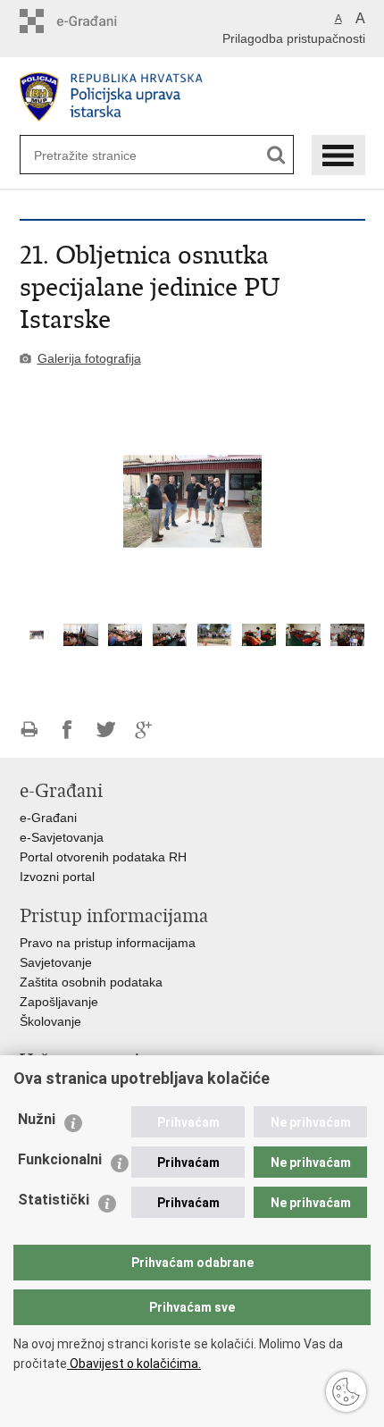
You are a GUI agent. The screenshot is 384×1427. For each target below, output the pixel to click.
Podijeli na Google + (144, 729)
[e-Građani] (96, 21)
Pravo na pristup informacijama (108, 943)
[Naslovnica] (192, 97)
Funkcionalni (60, 1159)
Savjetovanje (56, 962)
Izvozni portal (57, 876)
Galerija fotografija (89, 358)
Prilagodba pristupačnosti (293, 38)
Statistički (53, 1199)
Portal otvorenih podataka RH (103, 857)
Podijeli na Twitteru (105, 729)
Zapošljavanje (59, 1002)
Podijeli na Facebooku (67, 729)
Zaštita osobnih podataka (91, 982)
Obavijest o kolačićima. (134, 1363)
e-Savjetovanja (62, 837)
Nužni (36, 1119)
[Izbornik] (338, 155)
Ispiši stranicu (29, 729)
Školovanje (50, 1021)
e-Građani (48, 817)
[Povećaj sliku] (192, 501)
